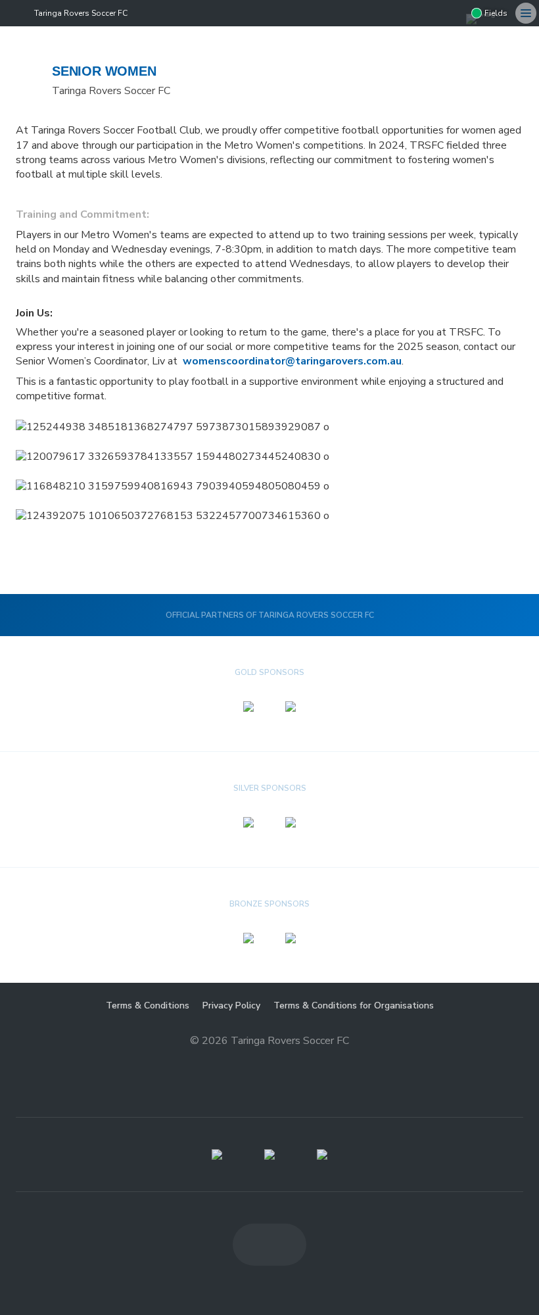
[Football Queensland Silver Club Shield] (269, 1154)
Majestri (269, 1061)
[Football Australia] (322, 1154)
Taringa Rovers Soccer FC (81, 13)
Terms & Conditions (147, 1005)
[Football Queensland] (217, 1154)
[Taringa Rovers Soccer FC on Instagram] (453, 13)
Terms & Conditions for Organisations (353, 1005)
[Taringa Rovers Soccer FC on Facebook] (426, 13)
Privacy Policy (231, 1005)
